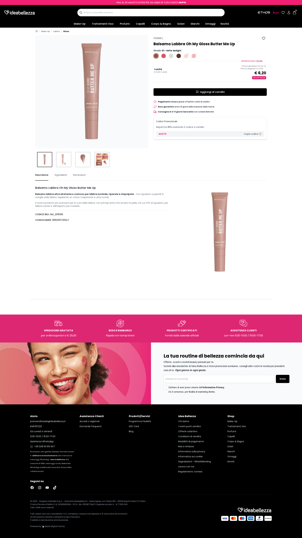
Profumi (125, 24)
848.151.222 (36, 426)
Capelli (140, 24)
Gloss (66, 31)
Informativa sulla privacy (191, 451)
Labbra (56, 31)
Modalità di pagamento (191, 441)
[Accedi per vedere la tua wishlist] (283, 12)
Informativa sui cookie (190, 456)
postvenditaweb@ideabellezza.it (48, 421)
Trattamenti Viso (103, 24)
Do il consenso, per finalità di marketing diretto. (192, 392)
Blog (131, 431)
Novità (225, 24)
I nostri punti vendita (189, 426)
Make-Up (80, 24)
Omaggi (210, 24)
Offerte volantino (187, 431)
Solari (181, 24)
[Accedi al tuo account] (289, 12)
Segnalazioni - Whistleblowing (194, 461)
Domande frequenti (90, 426)
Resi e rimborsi (186, 446)
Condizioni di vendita (189, 436)
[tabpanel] (151, 230)
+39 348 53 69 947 (44, 446)
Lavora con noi (186, 466)
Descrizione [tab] (41, 175)
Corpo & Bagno (161, 24)
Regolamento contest (190, 471)
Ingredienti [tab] (61, 175)
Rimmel (158, 38)
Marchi (195, 24)
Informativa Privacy (213, 387)
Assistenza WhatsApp (42, 441)
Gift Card (134, 426)
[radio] (156, 55)
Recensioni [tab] (79, 175)
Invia (283, 379)
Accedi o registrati (90, 421)
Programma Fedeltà (140, 421)
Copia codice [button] (251, 134)
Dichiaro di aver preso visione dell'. (197, 387)
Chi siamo (183, 421)
